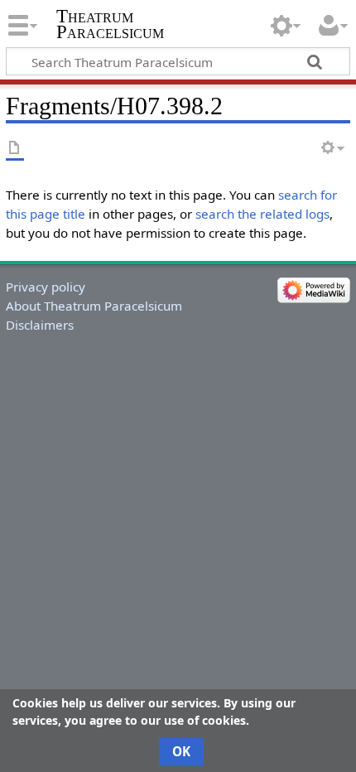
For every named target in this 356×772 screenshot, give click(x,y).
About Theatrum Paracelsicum (94, 305)
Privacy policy (45, 286)
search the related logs (262, 213)
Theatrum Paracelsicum (110, 24)
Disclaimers (40, 324)
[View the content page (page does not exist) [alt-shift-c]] (15, 148)
